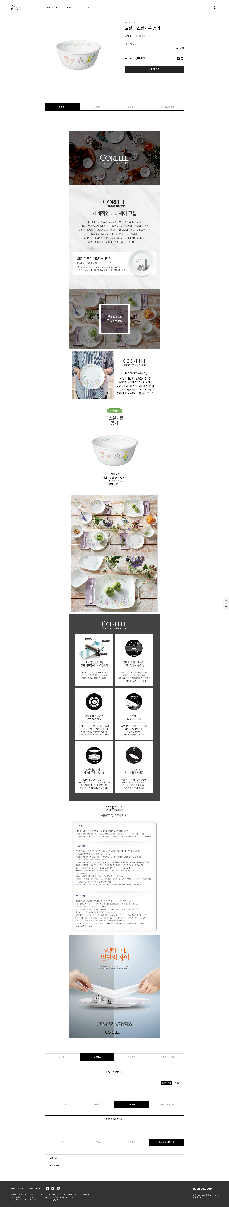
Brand (130, 22)
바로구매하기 (154, 69)
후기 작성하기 (166, 1083)
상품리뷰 (97, 107)
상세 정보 (62, 107)
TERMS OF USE (16, 1188)
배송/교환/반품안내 (166, 107)
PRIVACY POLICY (34, 1188)
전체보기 (178, 1083)
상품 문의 (132, 107)
